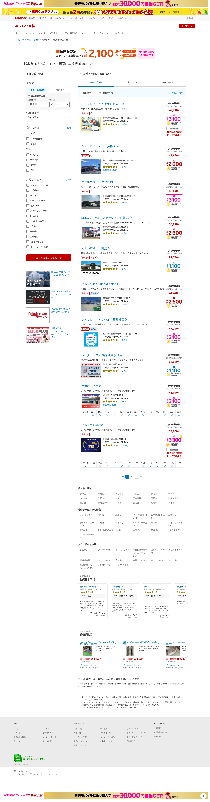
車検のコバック (140, 560)
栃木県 (36, 40)
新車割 (33, 165)
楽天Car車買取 (132, 729)
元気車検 (119, 560)
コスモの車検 (104, 560)
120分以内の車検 (38, 221)
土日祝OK (34, 190)
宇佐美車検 (85, 560)
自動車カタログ (106, 741)
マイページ (30, 33)
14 (141, 476)
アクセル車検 (104, 565)
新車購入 (103, 729)
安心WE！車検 (122, 565)
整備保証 (34, 236)
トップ (18, 33)
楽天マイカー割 (80, 745)
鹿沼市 (154, 494)
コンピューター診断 (39, 247)
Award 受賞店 (86, 515)
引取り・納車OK (37, 200)
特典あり (34, 155)
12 (127, 476)
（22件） (124, 202)
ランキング (104, 33)
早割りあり (173, 515)
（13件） (124, 304)
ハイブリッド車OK (38, 211)
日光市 (118, 503)
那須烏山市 (173, 498)
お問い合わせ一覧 (35, 774)
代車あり (34, 195)
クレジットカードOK (39, 185)
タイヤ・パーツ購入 (108, 737)
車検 (29, 40)
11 (123, 476)
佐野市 (101, 498)
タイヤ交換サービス (134, 737)
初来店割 (34, 160)
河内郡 (171, 494)
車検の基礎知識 (71, 33)
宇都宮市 (102, 494)
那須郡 (83, 503)
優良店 (33, 144)
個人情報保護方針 (161, 732)
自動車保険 (131, 741)
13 (132, 476)
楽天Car (21, 40)
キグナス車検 (157, 560)
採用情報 (157, 736)
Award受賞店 (36, 139)
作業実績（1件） (110, 170)
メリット (42, 33)
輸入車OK (34, 206)
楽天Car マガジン (80, 741)
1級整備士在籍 (36, 242)
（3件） (123, 167)
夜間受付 (34, 231)
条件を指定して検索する (48, 257)
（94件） (124, 233)
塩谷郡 (118, 498)
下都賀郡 (137, 498)
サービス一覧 (19, 774)
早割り (33, 170)
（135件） (124, 445)
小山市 (136, 494)
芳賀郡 (136, 503)
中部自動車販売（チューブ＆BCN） (140, 553)
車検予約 (77, 733)
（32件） (124, 124)
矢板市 (171, 503)
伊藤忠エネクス (175, 550)
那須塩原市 (103, 503)
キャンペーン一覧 (88, 33)
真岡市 (154, 503)
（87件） (124, 340)
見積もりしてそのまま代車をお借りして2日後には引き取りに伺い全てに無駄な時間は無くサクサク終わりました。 (156, 612)
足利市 (83, 494)
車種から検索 (177, 93)
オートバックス (122, 550)
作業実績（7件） (110, 405)
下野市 (154, 498)
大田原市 (119, 494)
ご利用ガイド (55, 33)
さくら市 (84, 498)
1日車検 (33, 226)
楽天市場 (190, 18)
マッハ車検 (173, 560)
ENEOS (83, 550)
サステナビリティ (53, 774)
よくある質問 (118, 33)
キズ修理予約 (105, 733)
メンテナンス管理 (81, 737)
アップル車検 (104, 550)
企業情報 (157, 728)
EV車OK (34, 216)
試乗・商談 (78, 729)
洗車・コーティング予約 (136, 733)
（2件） (123, 269)
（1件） (123, 371)
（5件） (123, 401)
